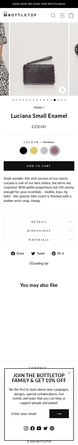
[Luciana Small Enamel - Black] (9, 346)
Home (38, 107)
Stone (44, 150)
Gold (33, 150)
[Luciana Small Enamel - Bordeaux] (24, 346)
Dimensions (39, 230)
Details (39, 221)
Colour (39, 142)
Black (23, 150)
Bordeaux (54, 150)
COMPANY (38, 367)
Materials (39, 239)
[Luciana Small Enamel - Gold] (14, 346)
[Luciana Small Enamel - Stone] (19, 346)
